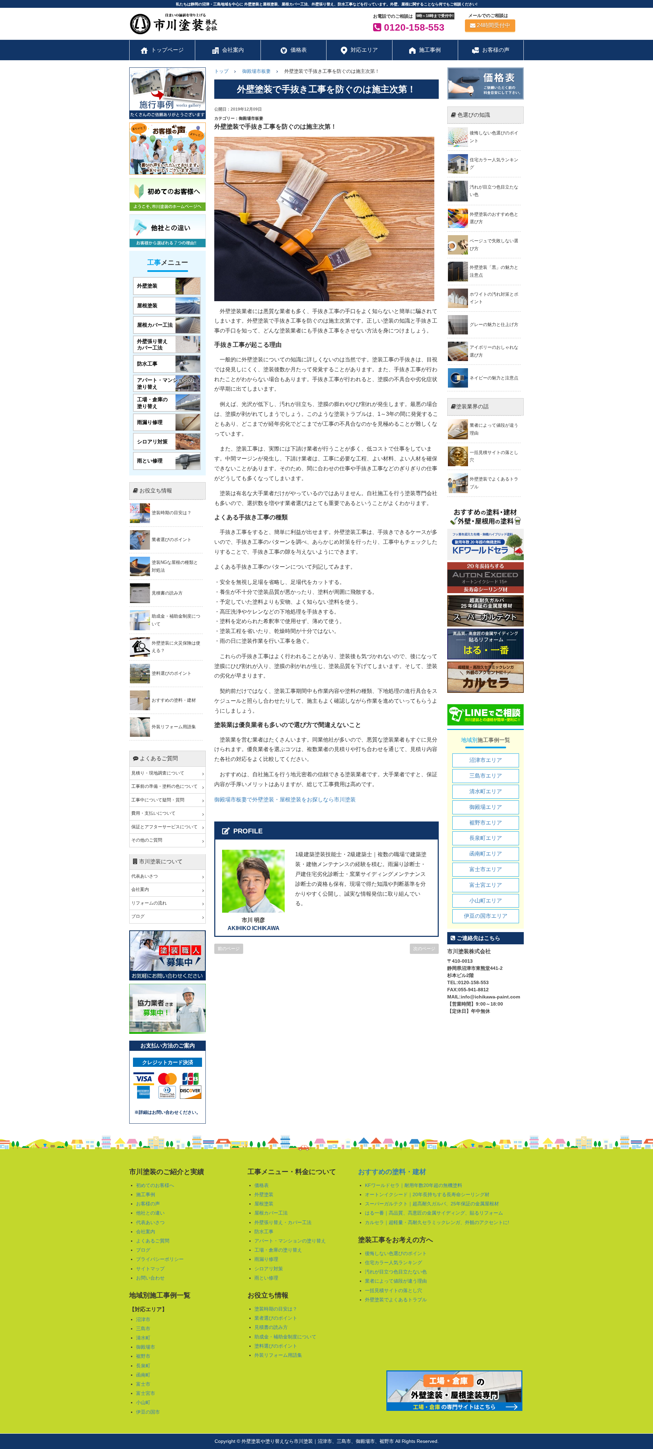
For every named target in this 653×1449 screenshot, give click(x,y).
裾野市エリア (485, 823)
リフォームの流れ (149, 903)
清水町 (143, 1337)
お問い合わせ (150, 1278)
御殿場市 (145, 1347)
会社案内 (140, 889)
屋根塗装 (263, 1203)
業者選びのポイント (275, 1318)
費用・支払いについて (153, 813)
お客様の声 (148, 1203)
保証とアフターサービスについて (164, 827)
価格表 (261, 1185)
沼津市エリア (485, 760)
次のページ (424, 948)
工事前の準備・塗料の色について (164, 786)
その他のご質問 (146, 840)
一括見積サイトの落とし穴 (393, 1290)
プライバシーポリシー (160, 1259)
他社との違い (150, 1213)
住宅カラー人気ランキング (393, 1262)
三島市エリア (485, 776)
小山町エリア (485, 900)
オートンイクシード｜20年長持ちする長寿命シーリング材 (427, 1194)
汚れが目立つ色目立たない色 (396, 1271)
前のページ (229, 948)
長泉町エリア (485, 838)
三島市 (143, 1328)
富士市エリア (485, 869)
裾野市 (143, 1356)
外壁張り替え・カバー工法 (283, 1222)
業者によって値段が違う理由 (396, 1281)
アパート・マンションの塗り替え (290, 1240)
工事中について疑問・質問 (157, 800)
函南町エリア (485, 854)
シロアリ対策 (268, 1268)
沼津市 (143, 1319)
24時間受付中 (493, 25)
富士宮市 (145, 1393)
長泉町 (143, 1365)
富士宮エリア (485, 885)
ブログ (138, 916)
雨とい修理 (266, 1278)
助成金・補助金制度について (285, 1336)
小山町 (143, 1402)
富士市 (143, 1384)
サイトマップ (150, 1268)
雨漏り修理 (266, 1259)
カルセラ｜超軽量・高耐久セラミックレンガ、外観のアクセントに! (437, 1222)
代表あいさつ (144, 876)
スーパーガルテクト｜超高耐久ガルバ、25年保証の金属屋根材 (432, 1203)
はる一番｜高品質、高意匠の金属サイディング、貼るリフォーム (434, 1213)
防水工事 (263, 1231)
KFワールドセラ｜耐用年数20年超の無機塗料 (413, 1185)
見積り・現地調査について (157, 773)
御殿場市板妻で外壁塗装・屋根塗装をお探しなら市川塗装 (285, 799)
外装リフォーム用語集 (278, 1355)
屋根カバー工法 (271, 1213)
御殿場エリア (485, 807)
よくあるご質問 (152, 1240)
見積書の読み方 (271, 1327)
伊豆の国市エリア (485, 916)
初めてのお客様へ (155, 1185)
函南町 (143, 1375)
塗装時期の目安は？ (275, 1309)
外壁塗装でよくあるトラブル (396, 1299)
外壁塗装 (263, 1194)
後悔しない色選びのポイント (396, 1253)
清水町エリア (485, 791)
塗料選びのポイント (275, 1346)
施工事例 (145, 1194)
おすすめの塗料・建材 (392, 1171)
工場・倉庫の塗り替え (278, 1250)
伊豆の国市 (148, 1412)
